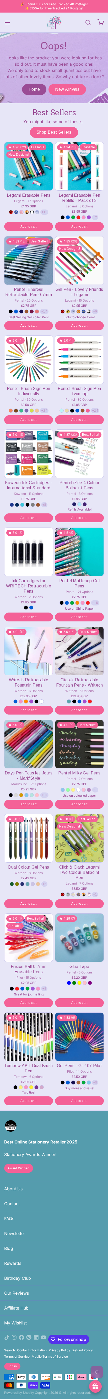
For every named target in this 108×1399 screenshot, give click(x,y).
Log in (12, 1366)
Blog (8, 1248)
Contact (12, 1203)
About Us (13, 1188)
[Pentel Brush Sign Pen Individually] (28, 359)
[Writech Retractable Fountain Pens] (28, 651)
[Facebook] (21, 1339)
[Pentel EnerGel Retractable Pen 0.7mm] (28, 260)
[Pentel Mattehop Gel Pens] (79, 552)
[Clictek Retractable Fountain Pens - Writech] (79, 651)
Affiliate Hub (16, 1308)
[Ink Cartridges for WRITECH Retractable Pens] (28, 552)
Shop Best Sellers (54, 132)
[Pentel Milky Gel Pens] (79, 744)
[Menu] (9, 22)
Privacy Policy (59, 1350)
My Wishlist (15, 1323)
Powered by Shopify (19, 1393)
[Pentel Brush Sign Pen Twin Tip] (79, 359)
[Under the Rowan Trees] (54, 22)
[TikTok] (6, 1339)
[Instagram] (14, 1339)
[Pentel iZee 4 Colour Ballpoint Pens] (79, 453)
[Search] (86, 22)
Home (34, 89)
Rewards (12, 1263)
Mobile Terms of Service (50, 1356)
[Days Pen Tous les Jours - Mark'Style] (28, 744)
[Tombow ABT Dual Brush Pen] (28, 1036)
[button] (28, 226)
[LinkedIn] (36, 1339)
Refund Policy (82, 1350)
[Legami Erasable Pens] (28, 166)
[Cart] (98, 22)
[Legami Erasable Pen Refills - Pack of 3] (79, 166)
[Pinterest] (28, 1339)
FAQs (9, 1218)
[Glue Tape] (79, 937)
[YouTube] (43, 1339)
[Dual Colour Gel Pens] (28, 838)
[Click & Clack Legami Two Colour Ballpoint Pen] (79, 838)
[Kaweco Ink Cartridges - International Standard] (28, 453)
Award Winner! (19, 1168)
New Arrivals (67, 89)
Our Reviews (16, 1293)
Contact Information (32, 1350)
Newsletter (14, 1233)
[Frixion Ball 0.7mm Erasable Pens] (28, 937)
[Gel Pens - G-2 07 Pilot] (79, 1036)
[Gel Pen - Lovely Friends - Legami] (79, 260)
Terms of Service (17, 1356)
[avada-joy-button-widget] (95, 1386)
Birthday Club (17, 1278)
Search (9, 1350)
